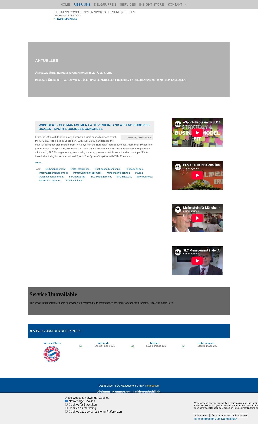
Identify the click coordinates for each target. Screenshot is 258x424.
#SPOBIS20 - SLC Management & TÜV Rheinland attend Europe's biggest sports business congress (94, 127)
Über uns (82, 4)
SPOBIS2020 (123, 176)
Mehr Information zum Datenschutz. (215, 418)
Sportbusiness (144, 176)
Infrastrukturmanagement (87, 172)
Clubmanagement (55, 169)
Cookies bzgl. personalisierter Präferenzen (95, 411)
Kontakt (175, 4)
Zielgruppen (105, 4)
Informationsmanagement (53, 172)
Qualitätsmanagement (51, 176)
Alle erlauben (201, 415)
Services (128, 4)
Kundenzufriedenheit (118, 172)
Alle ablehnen (240, 415)
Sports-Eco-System (49, 180)
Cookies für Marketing (82, 408)
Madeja (139, 172)
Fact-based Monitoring (107, 169)
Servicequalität (77, 176)
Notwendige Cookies (82, 401)
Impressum (153, 385)
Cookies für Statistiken (83, 404)
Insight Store (151, 4)
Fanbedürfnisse (134, 169)
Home (65, 4)
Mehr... (39, 162)
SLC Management (101, 176)
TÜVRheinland (74, 180)
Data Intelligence (80, 169)
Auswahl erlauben (221, 415)
